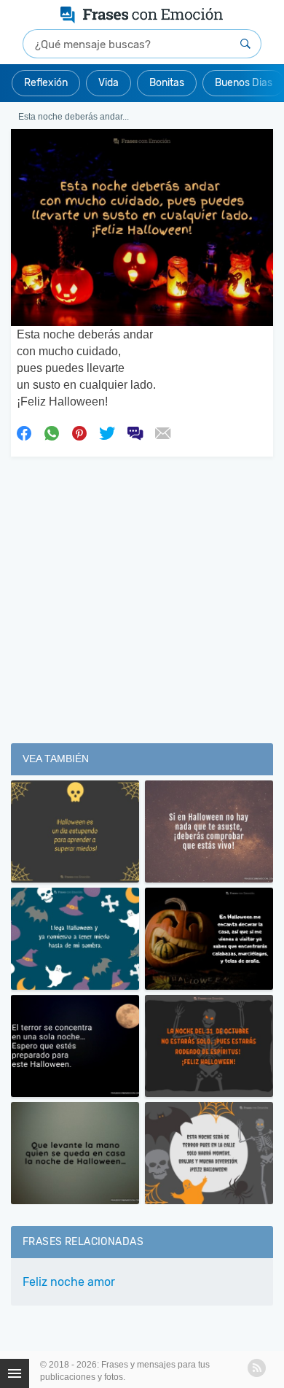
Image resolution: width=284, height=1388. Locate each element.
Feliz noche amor (69, 1282)
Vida (108, 83)
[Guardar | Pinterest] (79, 432)
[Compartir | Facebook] (24, 432)
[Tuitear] (107, 432)
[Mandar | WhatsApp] (52, 432)
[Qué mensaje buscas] (245, 43)
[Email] (162, 432)
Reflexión (46, 83)
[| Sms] (135, 432)
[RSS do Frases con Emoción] (257, 1368)
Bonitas (166, 83)
